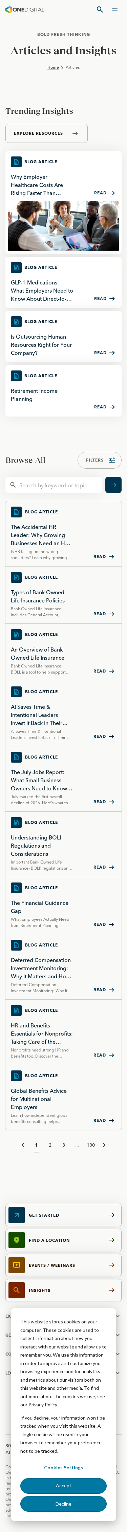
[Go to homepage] (24, 9)
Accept (63, 1485)
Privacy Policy (42, 1404)
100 (91, 1145)
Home (53, 67)
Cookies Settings (63, 1467)
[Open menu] (115, 9)
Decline (63, 1504)
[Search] (100, 9)
